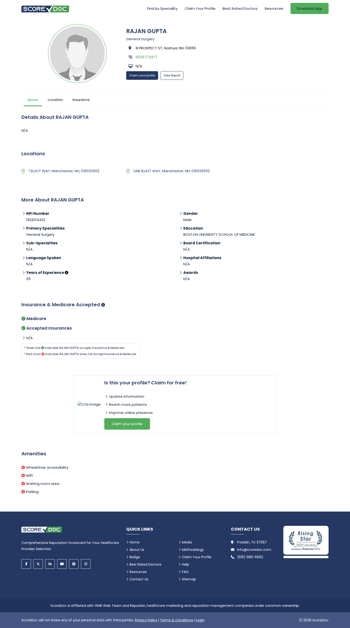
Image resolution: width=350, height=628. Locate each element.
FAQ (185, 571)
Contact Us (139, 579)
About (32, 99)
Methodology (193, 549)
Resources (274, 8)
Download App (309, 8)
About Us (137, 549)
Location (55, 99)
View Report (172, 75)
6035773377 (146, 57)
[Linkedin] (50, 564)
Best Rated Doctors (240, 8)
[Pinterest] (74, 564)
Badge (135, 557)
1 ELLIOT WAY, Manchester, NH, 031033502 (64, 170)
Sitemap (189, 579)
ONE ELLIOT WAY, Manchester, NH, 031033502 (171, 170)
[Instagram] (85, 564)
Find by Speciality (162, 8)
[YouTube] (62, 564)
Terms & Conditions (176, 620)
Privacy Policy (146, 620)
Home (135, 542)
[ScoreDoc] (45, 8)
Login (200, 620)
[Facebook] (26, 564)
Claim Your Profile (200, 8)
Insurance (81, 99)
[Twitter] (38, 564)
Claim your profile (142, 75)
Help (185, 564)
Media (187, 542)
